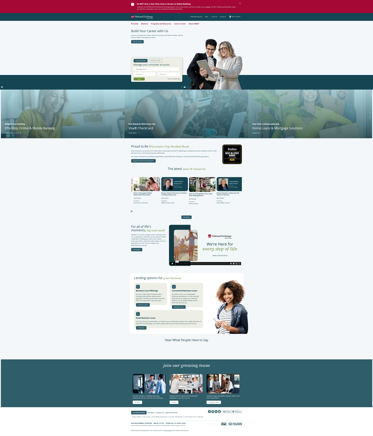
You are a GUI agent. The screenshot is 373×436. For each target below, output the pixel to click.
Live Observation (139, 413)
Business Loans (143, 305)
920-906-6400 (166, 425)
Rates (206, 17)
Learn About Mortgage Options (142, 42)
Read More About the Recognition (143, 161)
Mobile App (176, 79)
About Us (137, 402)
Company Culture (213, 402)
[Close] (240, 3)
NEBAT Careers (137, 203)
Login (139, 79)
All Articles (186, 217)
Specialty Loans (179, 307)
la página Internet (180, 425)
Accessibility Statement (159, 417)
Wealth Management (196, 17)
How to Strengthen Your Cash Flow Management (172, 195)
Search (224, 17)
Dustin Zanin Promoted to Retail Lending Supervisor (145, 194)
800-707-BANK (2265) (178, 423)
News (144, 203)
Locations (150, 413)
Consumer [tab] (141, 60)
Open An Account (171, 413)
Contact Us (214, 17)
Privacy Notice (136, 417)
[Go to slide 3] (188, 87)
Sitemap (200, 417)
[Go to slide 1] (182, 87)
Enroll (169, 79)
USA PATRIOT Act (190, 417)
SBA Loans (141, 328)
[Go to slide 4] (190, 87)
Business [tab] (155, 60)
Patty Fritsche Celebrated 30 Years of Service (200, 194)
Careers (174, 402)
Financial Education (226, 203)
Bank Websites (168, 430)
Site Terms (146, 417)
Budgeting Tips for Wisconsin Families (227, 195)
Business (163, 203)
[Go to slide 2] (185, 87)
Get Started (136, 249)
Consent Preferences (176, 417)
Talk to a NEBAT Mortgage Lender (168, 42)
